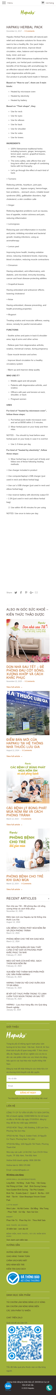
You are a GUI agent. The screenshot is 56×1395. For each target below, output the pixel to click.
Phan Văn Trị (11, 1220)
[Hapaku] (28, 14)
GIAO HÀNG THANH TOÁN (18, 1256)
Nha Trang (44, 1208)
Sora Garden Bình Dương (17, 1190)
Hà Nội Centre (23, 1208)
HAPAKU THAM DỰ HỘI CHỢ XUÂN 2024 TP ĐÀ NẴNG (25, 984)
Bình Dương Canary (38, 1186)
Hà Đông (20, 1183)
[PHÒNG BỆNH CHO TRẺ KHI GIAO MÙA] (28, 872)
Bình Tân (10, 1193)
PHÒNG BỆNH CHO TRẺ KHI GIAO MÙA (25, 878)
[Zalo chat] (8, 1392)
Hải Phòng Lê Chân (14, 1186)
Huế (26, 1186)
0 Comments (29, 31)
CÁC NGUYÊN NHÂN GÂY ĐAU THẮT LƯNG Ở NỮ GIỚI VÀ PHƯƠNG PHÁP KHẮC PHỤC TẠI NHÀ (24, 950)
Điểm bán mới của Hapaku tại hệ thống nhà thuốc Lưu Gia (24, 743)
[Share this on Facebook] (20, 592)
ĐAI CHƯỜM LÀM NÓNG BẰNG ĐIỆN (22, 1306)
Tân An (15, 1197)
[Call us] (49, 1392)
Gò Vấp (22, 1212)
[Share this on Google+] (30, 592)
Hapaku (31, 1388)
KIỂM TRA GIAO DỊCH (16, 1269)
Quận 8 (33, 1193)
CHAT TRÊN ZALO (14, 1318)
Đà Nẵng (34, 1208)
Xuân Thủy (30, 1183)
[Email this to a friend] (36, 592)
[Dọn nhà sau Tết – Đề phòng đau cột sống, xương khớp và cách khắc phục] (28, 663)
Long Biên (10, 1183)
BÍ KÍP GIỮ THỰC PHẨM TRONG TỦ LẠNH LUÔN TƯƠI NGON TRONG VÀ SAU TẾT (26, 995)
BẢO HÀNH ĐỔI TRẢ (15, 1265)
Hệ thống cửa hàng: (15, 1175)
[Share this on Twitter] (15, 592)
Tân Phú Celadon (37, 1190)
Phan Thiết (12, 1212)
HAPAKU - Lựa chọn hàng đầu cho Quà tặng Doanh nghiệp (26, 1005)
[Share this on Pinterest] (25, 592)
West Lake (10, 1208)
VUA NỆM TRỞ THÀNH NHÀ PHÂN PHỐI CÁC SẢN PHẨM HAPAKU (25, 973)
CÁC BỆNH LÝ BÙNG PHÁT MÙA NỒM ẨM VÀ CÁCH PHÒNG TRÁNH (26, 811)
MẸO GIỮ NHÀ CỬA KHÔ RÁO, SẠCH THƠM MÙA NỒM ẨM (23, 962)
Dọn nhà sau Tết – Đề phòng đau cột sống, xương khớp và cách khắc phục (25, 672)
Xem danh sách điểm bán (17, 1240)
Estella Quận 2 (22, 1193)
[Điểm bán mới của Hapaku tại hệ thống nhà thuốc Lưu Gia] (28, 736)
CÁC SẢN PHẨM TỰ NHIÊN (18, 1310)
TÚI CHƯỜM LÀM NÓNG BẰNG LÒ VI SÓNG (25, 1302)
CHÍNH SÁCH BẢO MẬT (16, 1260)
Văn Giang (41, 1183)
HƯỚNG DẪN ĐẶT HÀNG (17, 1252)
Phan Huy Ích (25, 1220)
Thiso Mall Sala (38, 1220)
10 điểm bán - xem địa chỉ (17, 1229)
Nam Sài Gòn (32, 1212)
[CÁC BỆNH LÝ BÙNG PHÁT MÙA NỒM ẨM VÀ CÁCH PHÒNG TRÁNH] (28, 804)
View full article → (14, 687)
